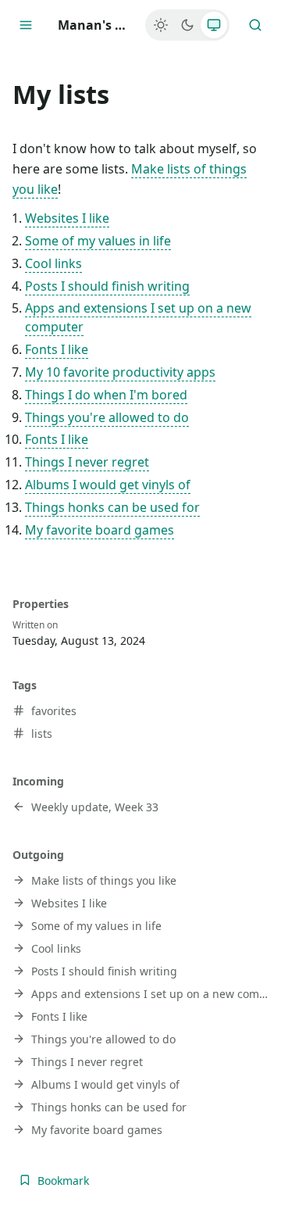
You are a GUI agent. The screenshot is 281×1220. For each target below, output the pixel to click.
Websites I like (67, 218)
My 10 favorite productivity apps (120, 372)
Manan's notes (95, 25)
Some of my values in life (98, 240)
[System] (214, 25)
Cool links (53, 263)
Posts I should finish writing (107, 286)
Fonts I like (56, 349)
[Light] (161, 25)
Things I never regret (87, 461)
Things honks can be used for (112, 507)
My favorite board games (99, 529)
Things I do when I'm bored (106, 394)
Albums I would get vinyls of (107, 484)
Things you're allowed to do (107, 417)
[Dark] (187, 25)
